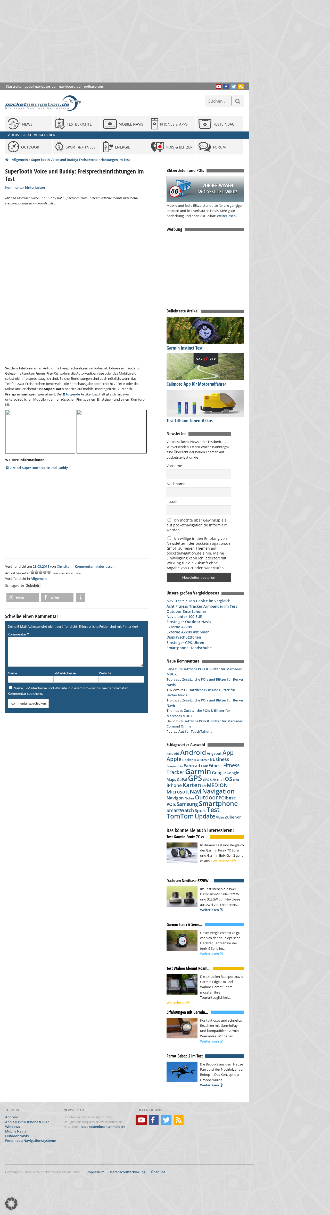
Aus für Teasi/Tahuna (195, 731)
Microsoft (178, 791)
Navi (195, 791)
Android (193, 752)
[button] (22, 597)
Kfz (204, 786)
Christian (64, 566)
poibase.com (94, 86)
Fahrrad (192, 765)
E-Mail (172, 501)
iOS (227, 778)
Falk (204, 766)
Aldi (176, 754)
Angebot (214, 753)
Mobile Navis (15, 1131)
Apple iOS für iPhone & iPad (27, 1122)
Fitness (215, 765)
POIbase (227, 798)
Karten (192, 785)
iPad (236, 780)
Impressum (95, 1172)
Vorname (174, 465)
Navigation (218, 791)
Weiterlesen (222, 860)
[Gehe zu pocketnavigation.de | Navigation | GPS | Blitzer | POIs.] (7, 159)
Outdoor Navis (17, 1136)
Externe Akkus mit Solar (188, 632)
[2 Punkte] (37, 572)
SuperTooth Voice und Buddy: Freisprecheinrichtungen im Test (80, 159)
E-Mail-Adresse (64, 673)
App (228, 752)
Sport (200, 810)
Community (175, 766)
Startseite (13, 86)
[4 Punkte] (45, 572)
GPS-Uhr (209, 779)
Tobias (172, 679)
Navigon (175, 798)
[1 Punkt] (32, 572)
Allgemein (20, 159)
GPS (195, 778)
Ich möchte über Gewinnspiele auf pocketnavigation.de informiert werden (197, 525)
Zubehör (33, 585)
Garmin (198, 771)
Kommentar (18, 634)
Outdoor (206, 797)
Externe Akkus (179, 626)
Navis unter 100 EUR (184, 616)
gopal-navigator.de (40, 86)
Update (205, 816)
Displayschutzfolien (184, 637)
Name (12, 673)
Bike (197, 760)
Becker (187, 759)
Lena (170, 669)
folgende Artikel (79, 394)
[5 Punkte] (49, 572)
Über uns (158, 1172)
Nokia (189, 798)
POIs (171, 804)
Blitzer (204, 760)
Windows (12, 1126)
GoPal (182, 779)
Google (219, 772)
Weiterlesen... (228, 215)
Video (220, 817)
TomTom (180, 816)
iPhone (174, 785)
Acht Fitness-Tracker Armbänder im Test (202, 606)
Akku (170, 754)
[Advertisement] (128, 41)
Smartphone (218, 803)
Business (219, 759)
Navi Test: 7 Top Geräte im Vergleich (198, 600)
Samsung (187, 803)
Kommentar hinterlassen (25, 187)
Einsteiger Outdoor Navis (189, 621)
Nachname (176, 483)
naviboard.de (69, 86)
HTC (219, 780)
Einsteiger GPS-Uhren (185, 642)
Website (105, 673)
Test (213, 809)
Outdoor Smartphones (187, 611)
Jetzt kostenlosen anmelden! (103, 1126)
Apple (174, 759)
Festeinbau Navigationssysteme (30, 1140)
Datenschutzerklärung (127, 1172)
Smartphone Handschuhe (189, 647)
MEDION (217, 785)
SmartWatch (180, 810)
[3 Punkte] (41, 572)
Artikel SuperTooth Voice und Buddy (39, 467)
